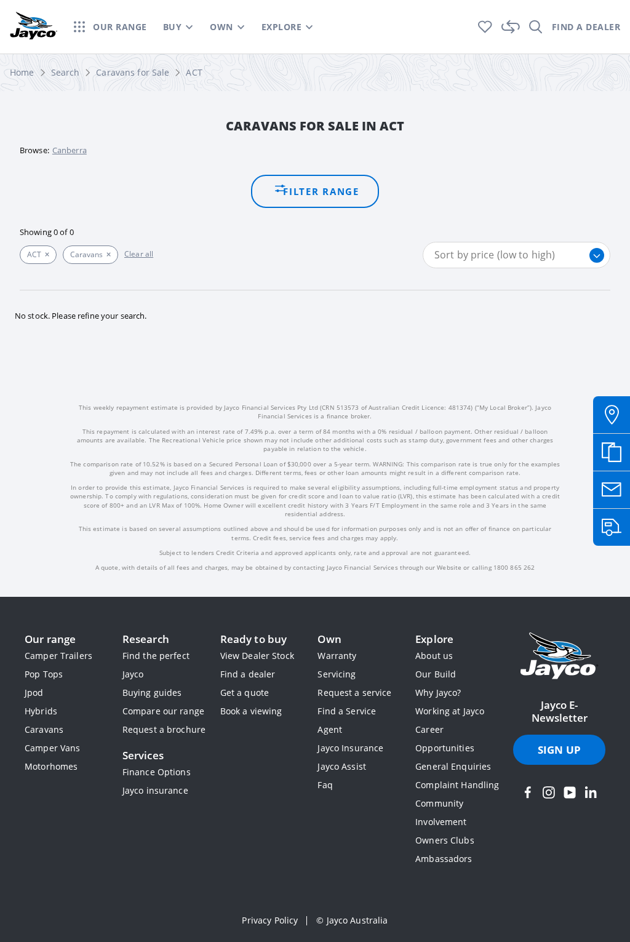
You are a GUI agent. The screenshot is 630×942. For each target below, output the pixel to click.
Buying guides (152, 692)
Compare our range (163, 711)
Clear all (138, 254)
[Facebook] (528, 792)
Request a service (354, 692)
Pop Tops (44, 674)
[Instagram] (549, 792)
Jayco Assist (341, 766)
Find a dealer (248, 674)
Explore (434, 639)
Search (65, 72)
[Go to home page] (559, 657)
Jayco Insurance (350, 748)
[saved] (485, 27)
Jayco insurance (155, 790)
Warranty (336, 655)
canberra (69, 150)
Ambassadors (443, 858)
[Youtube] (570, 792)
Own (329, 639)
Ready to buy (253, 639)
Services (143, 755)
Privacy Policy (270, 920)
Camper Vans (52, 748)
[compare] (510, 27)
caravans (86, 254)
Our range (50, 639)
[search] (536, 27)
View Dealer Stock (257, 655)
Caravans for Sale (132, 72)
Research (145, 639)
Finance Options (156, 772)
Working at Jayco (449, 711)
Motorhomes (51, 766)
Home (22, 72)
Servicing (336, 674)
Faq (324, 785)
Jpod (34, 692)
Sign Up (559, 750)
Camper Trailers (58, 655)
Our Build (435, 674)
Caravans (44, 729)
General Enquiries (453, 766)
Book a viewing (251, 711)
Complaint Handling (457, 785)
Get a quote (244, 692)
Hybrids (41, 711)
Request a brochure (163, 729)
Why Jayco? (438, 692)
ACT (194, 72)
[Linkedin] (590, 792)
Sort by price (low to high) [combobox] (494, 254)
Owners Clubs (444, 840)
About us (434, 655)
